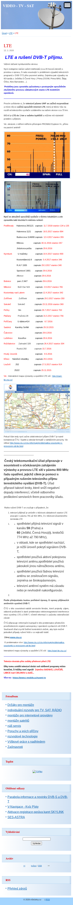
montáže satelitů (18, 720)
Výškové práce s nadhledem (26, 741)
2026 (40, 866)
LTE (11, 33)
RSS (48, 899)
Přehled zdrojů (17, 888)
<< (24, 866)
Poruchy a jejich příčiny (22, 731)
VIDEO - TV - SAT (18, 5)
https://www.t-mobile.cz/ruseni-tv (29, 678)
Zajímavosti (15, 746)
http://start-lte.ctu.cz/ (57, 651)
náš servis (14, 725)
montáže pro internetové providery (30, 715)
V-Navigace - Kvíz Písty (23, 806)
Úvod (4, 33)
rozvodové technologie (22, 736)
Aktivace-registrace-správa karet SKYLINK (35, 812)
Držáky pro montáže (20, 704)
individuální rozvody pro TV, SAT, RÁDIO (34, 710)
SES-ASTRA (16, 817)
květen (33, 866)
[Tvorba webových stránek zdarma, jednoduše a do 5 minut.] (43, 900)
